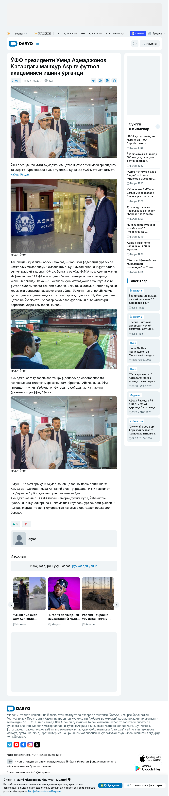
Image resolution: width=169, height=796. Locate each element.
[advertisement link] (138, 33)
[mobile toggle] (37, 43)
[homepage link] (21, 44)
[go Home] (18, 706)
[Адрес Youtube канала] (16, 742)
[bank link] (42, 33)
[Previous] (11, 602)
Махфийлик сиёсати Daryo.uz (62, 791)
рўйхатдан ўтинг (84, 563)
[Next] (115, 602)
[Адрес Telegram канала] (9, 742)
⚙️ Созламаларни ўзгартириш (143, 785)
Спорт (16, 80)
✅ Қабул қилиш (109, 785)
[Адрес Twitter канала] (37, 742)
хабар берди (45, 173)
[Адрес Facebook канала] (23, 742)
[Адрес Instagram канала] (30, 742)
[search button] (133, 43)
